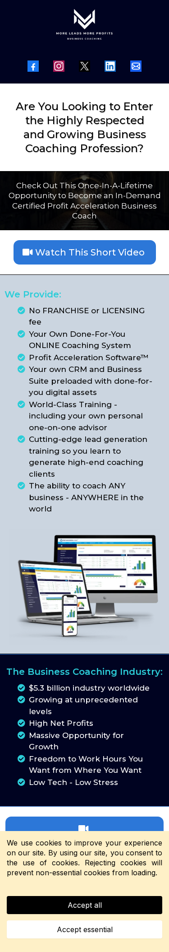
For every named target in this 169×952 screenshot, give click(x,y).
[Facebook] (33, 66)
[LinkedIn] (110, 66)
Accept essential (85, 929)
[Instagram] (59, 66)
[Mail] (136, 66)
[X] (84, 66)
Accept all (85, 905)
